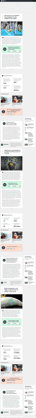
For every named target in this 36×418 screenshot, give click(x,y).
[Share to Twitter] (2, 16)
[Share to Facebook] (2, 15)
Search (33, 1)
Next (22, 99)
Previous (0, 99)
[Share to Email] (2, 18)
